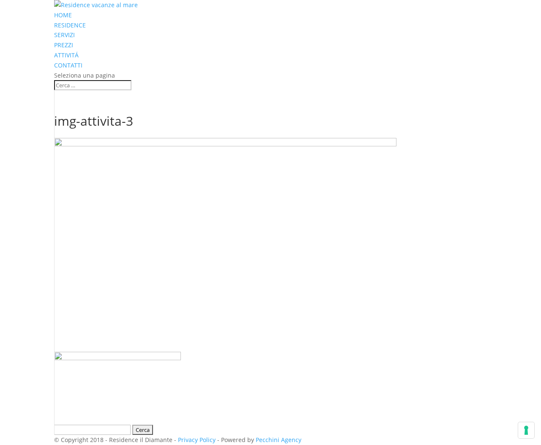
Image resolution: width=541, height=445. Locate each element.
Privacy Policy (197, 440)
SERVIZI (64, 35)
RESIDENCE (70, 25)
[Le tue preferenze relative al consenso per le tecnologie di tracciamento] (526, 430)
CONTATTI (68, 65)
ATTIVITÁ (66, 55)
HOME (63, 15)
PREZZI (63, 45)
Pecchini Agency (278, 440)
